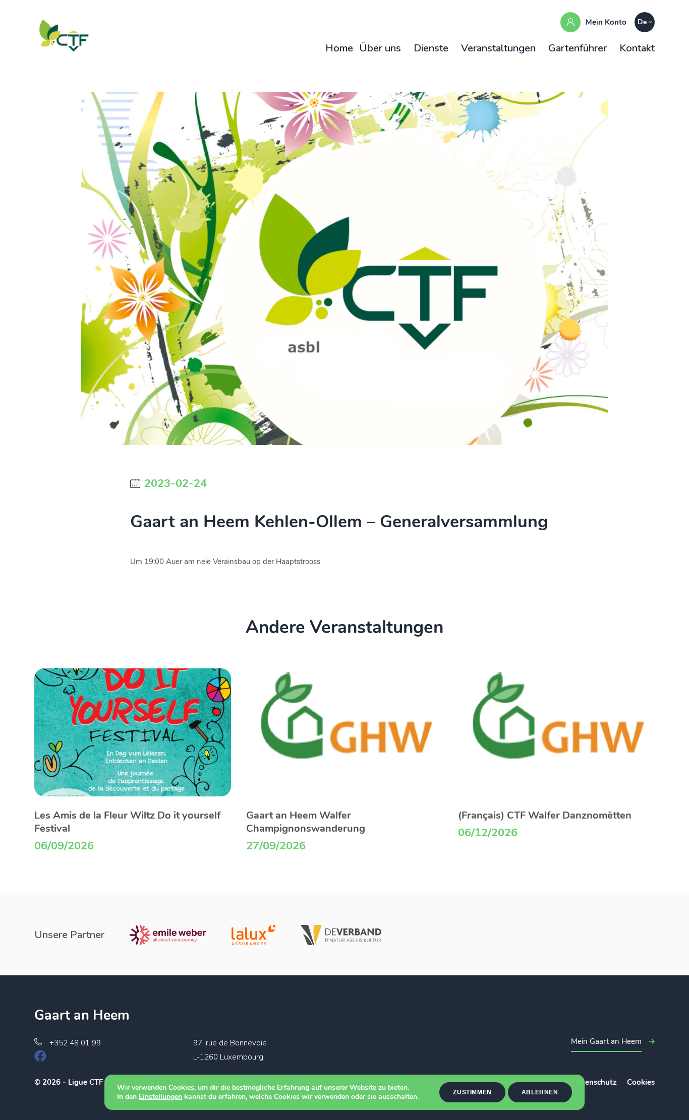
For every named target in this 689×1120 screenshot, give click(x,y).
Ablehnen (540, 1092)
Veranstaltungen (498, 48)
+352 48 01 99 (75, 1043)
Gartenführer (577, 48)
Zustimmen (472, 1092)
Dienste (431, 48)
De (642, 22)
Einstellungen (160, 1096)
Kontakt (637, 48)
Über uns (380, 48)
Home (339, 48)
